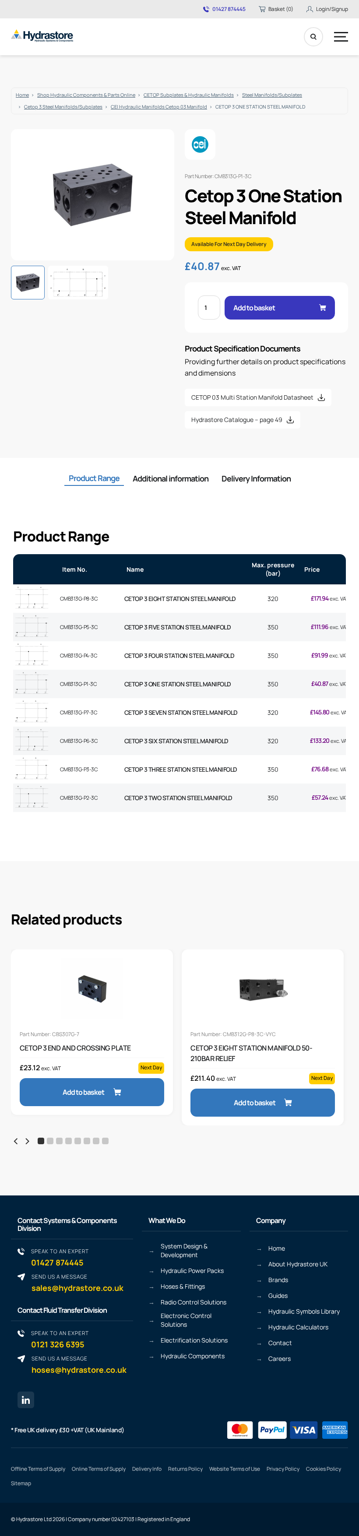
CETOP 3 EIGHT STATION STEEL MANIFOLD (180, 598)
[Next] (26, 1141)
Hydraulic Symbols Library (304, 1311)
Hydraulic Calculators (298, 1327)
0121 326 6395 (60, 1339)
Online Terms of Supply (99, 1469)
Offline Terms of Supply (38, 1469)
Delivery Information (256, 478)
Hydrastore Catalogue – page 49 (236, 419)
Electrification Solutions (194, 1340)
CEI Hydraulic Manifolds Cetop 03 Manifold (159, 106)
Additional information (170, 478)
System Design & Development (184, 1250)
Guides (278, 1295)
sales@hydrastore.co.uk (77, 1282)
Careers (279, 1358)
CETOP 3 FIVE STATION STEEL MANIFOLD (177, 627)
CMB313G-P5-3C (79, 627)
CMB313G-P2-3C (79, 797)
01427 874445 (229, 9)
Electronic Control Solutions (186, 1320)
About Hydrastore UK (297, 1264)
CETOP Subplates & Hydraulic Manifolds (189, 94)
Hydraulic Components (193, 1356)
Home (22, 94)
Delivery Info (147, 1469)
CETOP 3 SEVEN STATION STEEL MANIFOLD (181, 712)
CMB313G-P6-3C (79, 741)
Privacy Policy (283, 1469)
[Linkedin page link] (26, 1400)
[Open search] (313, 36)
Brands (278, 1280)
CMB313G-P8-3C (79, 598)
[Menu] (341, 37)
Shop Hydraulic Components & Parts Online (86, 94)
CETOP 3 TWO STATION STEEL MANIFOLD (178, 798)
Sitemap (21, 1483)
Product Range (94, 478)
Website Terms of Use (234, 1469)
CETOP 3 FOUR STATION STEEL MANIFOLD (179, 655)
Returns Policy (185, 1469)
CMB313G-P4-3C (79, 655)
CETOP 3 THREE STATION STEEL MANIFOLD (180, 769)
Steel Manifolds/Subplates (272, 94)
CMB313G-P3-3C (79, 769)
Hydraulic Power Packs (192, 1270)
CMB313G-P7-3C (79, 712)
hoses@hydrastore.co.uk (79, 1364)
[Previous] (16, 1141)
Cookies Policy (323, 1469)
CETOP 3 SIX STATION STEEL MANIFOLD (176, 741)
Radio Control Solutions (193, 1302)
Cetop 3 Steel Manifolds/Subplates (63, 106)
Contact (280, 1343)
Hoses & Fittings (183, 1286)
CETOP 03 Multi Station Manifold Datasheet (252, 397)
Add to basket (254, 308)
